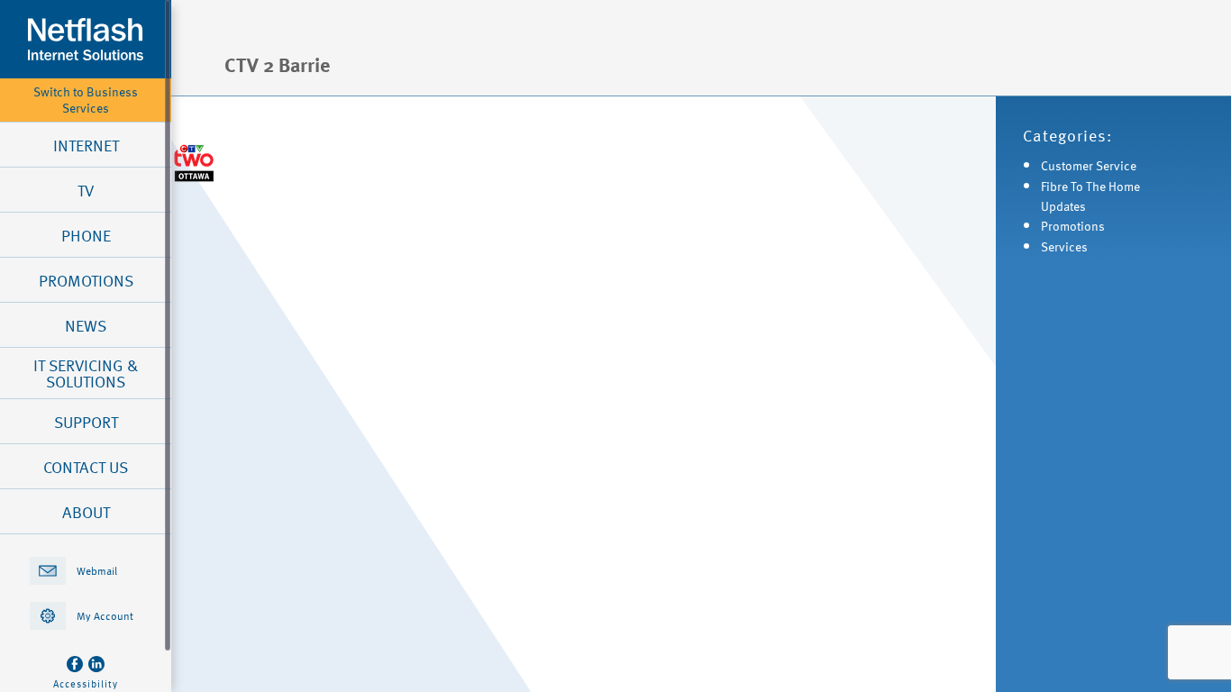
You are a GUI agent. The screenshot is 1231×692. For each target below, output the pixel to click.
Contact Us (85, 466)
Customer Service (1088, 165)
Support (86, 421)
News (85, 325)
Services (1064, 246)
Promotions (86, 280)
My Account (105, 615)
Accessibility (85, 684)
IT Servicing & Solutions (85, 373)
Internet (86, 145)
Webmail (97, 570)
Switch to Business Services (85, 100)
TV (86, 190)
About (86, 512)
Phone (86, 235)
